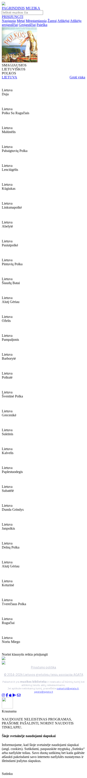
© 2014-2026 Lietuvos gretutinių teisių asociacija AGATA (43, 675)
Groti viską (77, 77)
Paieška (42, 25)
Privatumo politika (43, 667)
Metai (21, 21)
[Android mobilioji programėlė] (14, 695)
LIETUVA (9, 77)
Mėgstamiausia (36, 21)
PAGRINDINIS (13, 8)
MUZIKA (33, 8)
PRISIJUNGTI (12, 17)
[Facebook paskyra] (7, 695)
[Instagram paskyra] (3, 695)
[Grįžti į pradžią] (3, 4)
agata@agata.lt (43, 691)
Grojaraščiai (27, 25)
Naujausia (9, 21)
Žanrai (52, 21)
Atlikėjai (63, 21)
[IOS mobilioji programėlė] (10, 695)
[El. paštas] (19, 695)
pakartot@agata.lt (68, 688)
